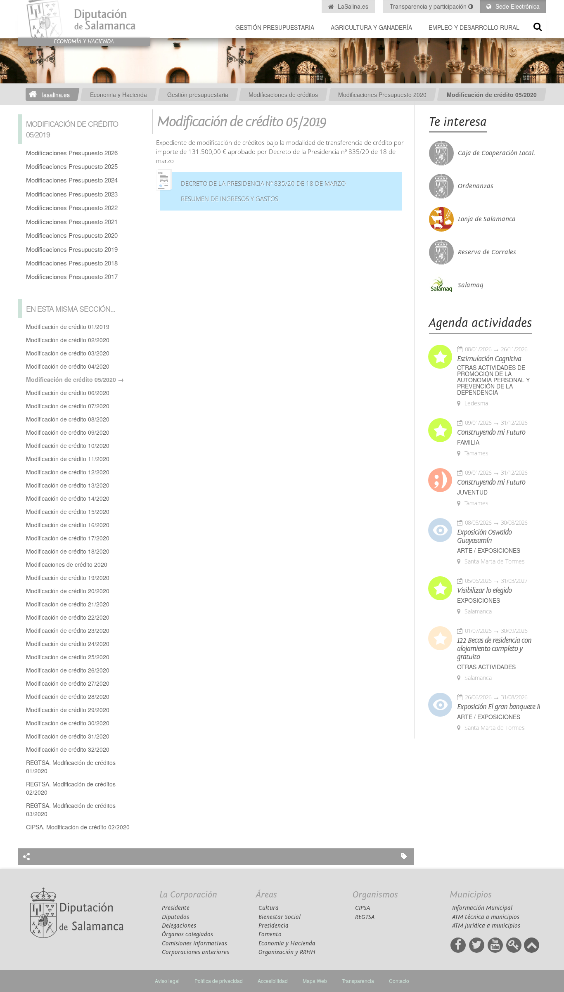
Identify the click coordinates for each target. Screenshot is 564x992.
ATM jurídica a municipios (486, 925)
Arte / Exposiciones (488, 550)
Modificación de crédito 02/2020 (67, 340)
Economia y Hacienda (118, 94)
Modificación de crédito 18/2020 (67, 551)
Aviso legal (167, 980)
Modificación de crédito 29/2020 (67, 710)
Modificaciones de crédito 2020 (66, 564)
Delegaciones (179, 925)
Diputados (175, 917)
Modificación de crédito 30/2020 (67, 723)
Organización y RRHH (286, 952)
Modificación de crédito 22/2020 (67, 617)
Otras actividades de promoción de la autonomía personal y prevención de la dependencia (493, 380)
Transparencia (358, 980)
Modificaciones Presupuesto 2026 (72, 152)
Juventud (472, 492)
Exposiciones (478, 600)
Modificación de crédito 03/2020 (67, 353)
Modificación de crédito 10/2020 (67, 445)
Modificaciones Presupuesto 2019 (72, 249)
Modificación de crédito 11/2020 (67, 459)
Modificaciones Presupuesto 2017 (72, 276)
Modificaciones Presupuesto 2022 (72, 207)
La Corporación (188, 895)
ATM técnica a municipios (485, 917)
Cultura (268, 908)
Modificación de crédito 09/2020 (67, 432)
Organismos (375, 895)
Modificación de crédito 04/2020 (67, 366)
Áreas (266, 895)
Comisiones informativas (194, 943)
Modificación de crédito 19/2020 (67, 577)
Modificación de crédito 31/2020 (67, 736)
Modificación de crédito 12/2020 (67, 472)
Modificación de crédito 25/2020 (67, 657)
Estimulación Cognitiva (489, 359)
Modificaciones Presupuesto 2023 (72, 193)
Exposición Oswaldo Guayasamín (484, 536)
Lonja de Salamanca (487, 219)
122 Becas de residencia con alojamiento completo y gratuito (494, 649)
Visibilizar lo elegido (484, 591)
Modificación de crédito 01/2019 (67, 326)
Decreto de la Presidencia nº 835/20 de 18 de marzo (263, 183)
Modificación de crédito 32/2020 (67, 749)
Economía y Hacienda (286, 943)
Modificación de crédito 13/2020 (67, 485)
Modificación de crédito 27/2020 (67, 683)
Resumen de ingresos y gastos (229, 198)
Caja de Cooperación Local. (496, 153)
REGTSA (364, 917)
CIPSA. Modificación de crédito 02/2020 (78, 827)
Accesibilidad (273, 980)
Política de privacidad (218, 980)
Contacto (399, 980)
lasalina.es (56, 94)
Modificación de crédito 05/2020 (492, 94)
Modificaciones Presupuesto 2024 (72, 179)
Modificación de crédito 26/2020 (67, 670)
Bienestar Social (279, 917)
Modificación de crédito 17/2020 (67, 538)
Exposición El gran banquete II (498, 707)
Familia (468, 442)
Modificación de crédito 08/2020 (67, 419)
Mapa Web (315, 980)
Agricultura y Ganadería (371, 27)
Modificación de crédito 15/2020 (67, 511)
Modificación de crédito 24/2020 (67, 643)
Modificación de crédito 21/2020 (67, 604)
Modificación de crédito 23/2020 (67, 630)
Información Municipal (482, 908)
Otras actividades (486, 667)
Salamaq (470, 285)
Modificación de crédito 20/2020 (67, 591)
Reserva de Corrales (487, 252)
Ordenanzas (475, 186)
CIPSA (362, 908)
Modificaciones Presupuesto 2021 (72, 221)
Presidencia (273, 925)
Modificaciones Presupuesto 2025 (72, 166)
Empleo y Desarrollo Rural (474, 27)
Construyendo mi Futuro (491, 433)
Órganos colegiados (187, 934)
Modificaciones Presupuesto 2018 (72, 262)
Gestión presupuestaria (274, 27)
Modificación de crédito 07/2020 (67, 406)
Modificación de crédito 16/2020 (67, 525)
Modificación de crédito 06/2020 (67, 392)
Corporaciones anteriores (195, 952)
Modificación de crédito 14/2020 (67, 498)
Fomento (270, 934)
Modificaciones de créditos (283, 94)
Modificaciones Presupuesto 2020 (382, 94)
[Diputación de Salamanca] (84, 19)
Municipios (471, 895)
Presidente (176, 908)
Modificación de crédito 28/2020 (67, 696)
